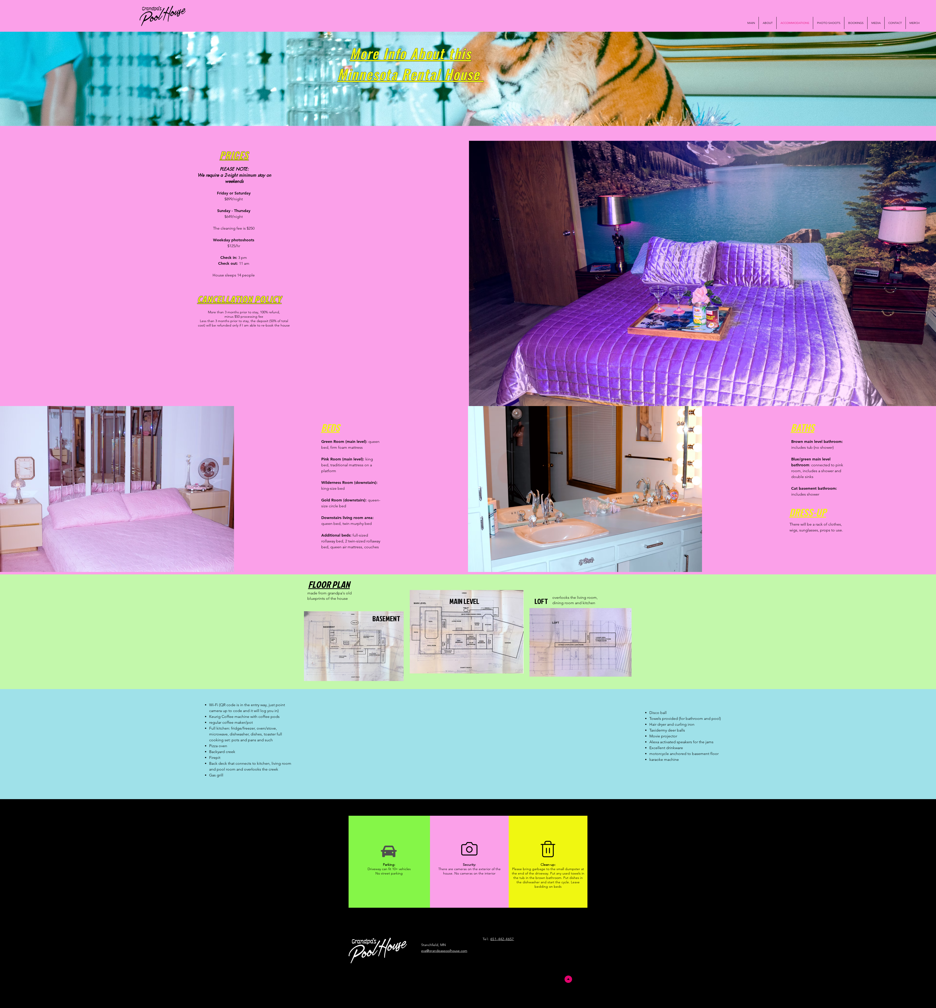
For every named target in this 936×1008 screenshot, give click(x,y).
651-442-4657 (502, 939)
